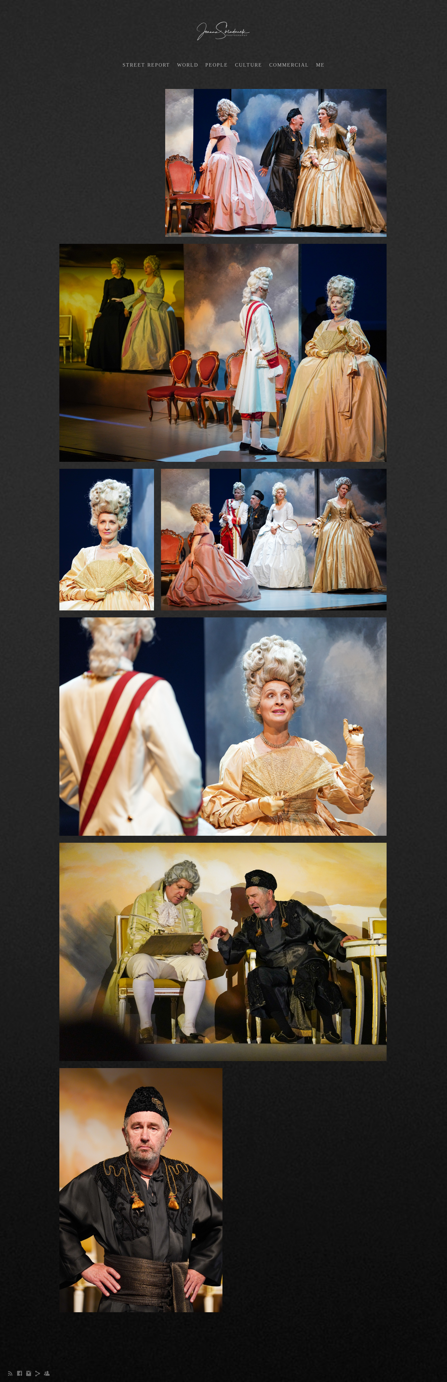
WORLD (187, 65)
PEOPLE (216, 65)
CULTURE (248, 65)
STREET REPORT (146, 65)
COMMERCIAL (289, 65)
